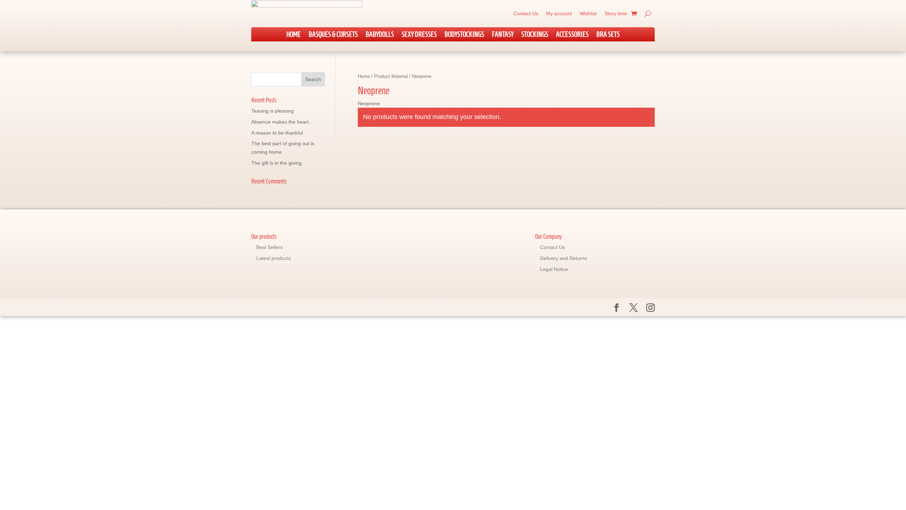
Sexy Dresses (419, 35)
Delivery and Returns (563, 258)
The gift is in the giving (276, 163)
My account (559, 13)
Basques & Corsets (333, 35)
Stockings (534, 35)
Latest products (273, 258)
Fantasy (503, 35)
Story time (615, 13)
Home (293, 35)
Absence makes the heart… (282, 122)
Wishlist (588, 13)
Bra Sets (608, 35)
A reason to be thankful (277, 133)
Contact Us (526, 13)
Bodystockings (464, 35)
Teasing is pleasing (272, 111)
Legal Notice (554, 269)
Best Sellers (269, 247)
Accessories (572, 35)
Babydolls (380, 35)
